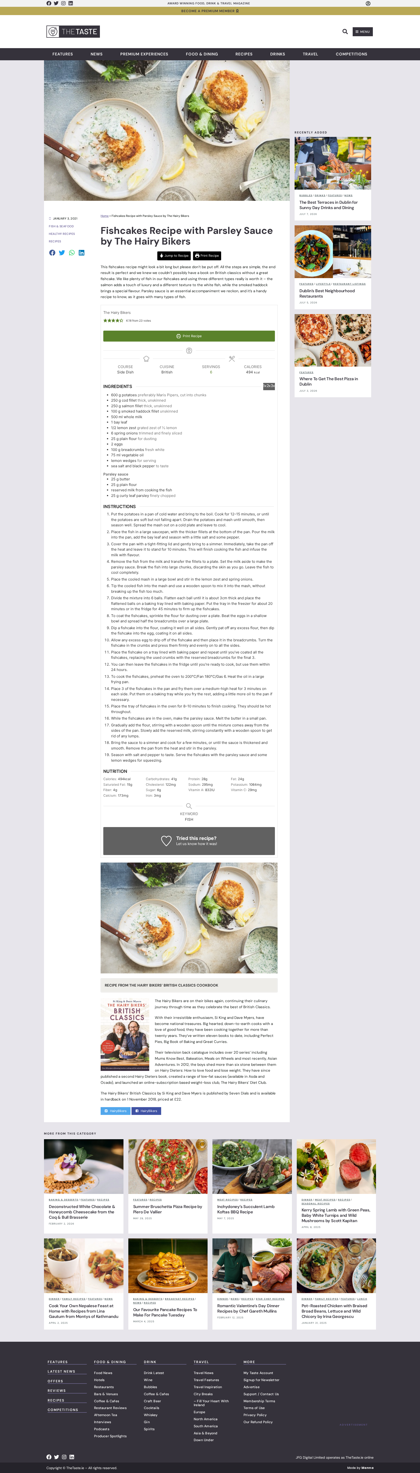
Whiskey (151, 1415)
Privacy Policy (255, 1415)
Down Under (204, 1440)
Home (105, 216)
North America (206, 1419)
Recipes (244, 54)
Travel (310, 54)
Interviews (102, 1422)
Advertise (252, 1387)
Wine (148, 1380)
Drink (150, 1362)
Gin (147, 1422)
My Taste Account (258, 1373)
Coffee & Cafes (106, 1401)
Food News (103, 1373)
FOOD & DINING (110, 1362)
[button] (345, 31)
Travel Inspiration (208, 1387)
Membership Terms (259, 1401)
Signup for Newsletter (261, 1380)
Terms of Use (254, 1408)
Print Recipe (209, 256)
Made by (360, 1468)
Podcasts (101, 1429)
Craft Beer (152, 1401)
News (97, 54)
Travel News (203, 1373)
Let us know (186, 843)
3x (273, 385)
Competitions (352, 54)
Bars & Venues (106, 1394)
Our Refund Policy (258, 1422)
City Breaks (203, 1394)
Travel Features (206, 1380)
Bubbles (150, 1387)
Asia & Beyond (206, 1433)
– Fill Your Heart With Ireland (211, 1403)
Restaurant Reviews (110, 1408)
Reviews (57, 1390)
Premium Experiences (144, 54)
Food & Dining (202, 54)
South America (206, 1426)
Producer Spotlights (110, 1436)
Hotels (99, 1380)
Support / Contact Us (261, 1394)
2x (269, 385)
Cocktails (151, 1408)
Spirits (149, 1429)
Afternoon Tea (105, 1415)
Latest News (61, 1371)
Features (62, 54)
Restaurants (104, 1387)
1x (264, 385)
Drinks (277, 54)
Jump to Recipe (176, 256)
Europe (199, 1412)
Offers (55, 1381)
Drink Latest (154, 1373)
